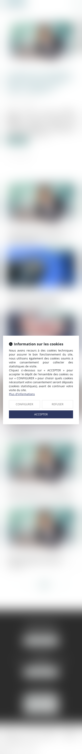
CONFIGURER (24, 404)
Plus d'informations (22, 394)
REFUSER (57, 404)
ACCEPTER (41, 414)
